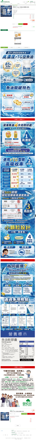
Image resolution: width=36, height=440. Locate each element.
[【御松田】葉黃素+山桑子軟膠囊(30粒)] (17, 35)
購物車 (27, 1)
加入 (18, 43)
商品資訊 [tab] (12, 47)
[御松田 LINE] (5, 435)
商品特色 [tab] (4, 47)
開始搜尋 (34, 3)
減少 (14, 24)
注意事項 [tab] (19, 47)
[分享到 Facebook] (32, 26)
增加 (17, 24)
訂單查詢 (26, 3)
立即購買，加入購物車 (18, 119)
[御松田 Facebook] (3, 435)
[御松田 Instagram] (7, 435)
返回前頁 (18, 425)
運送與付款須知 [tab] (26, 47)
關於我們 (18, 3)
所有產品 (5, 3)
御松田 (11, 3)
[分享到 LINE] (34, 26)
